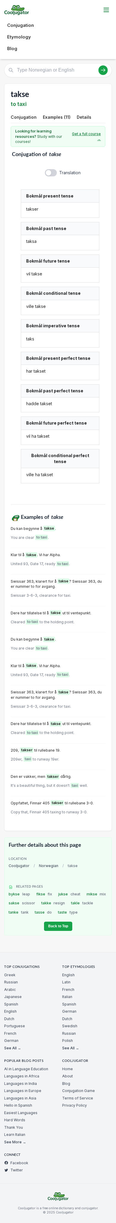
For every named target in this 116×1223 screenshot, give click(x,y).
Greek (9, 975)
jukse (69, 894)
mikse (96, 894)
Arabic (10, 989)
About (67, 1076)
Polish (67, 1040)
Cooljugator (19, 865)
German (11, 1040)
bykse (19, 894)
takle (82, 903)
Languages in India (20, 1083)
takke (53, 903)
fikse (44, 894)
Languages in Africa (21, 1076)
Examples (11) (56, 117)
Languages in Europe (22, 1090)
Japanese (13, 996)
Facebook (19, 1163)
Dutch (9, 1019)
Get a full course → (86, 136)
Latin (66, 982)
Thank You (13, 1127)
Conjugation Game (78, 1090)
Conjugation (20, 25)
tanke (19, 912)
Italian (67, 996)
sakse (22, 903)
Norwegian (48, 865)
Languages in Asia (20, 1098)
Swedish (69, 1026)
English (10, 1011)
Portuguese (14, 1026)
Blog (12, 48)
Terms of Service (77, 1098)
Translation (70, 172)
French (10, 1033)
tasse (43, 912)
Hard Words (14, 1120)
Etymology (19, 37)
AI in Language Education (26, 1069)
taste (68, 912)
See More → (15, 1142)
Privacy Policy (74, 1105)
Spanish (11, 1004)
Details (84, 117)
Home (67, 1069)
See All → (12, 1048)
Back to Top (58, 926)
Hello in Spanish (18, 1105)
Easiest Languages (20, 1113)
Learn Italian (14, 1134)
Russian (11, 982)
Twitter (16, 1170)
